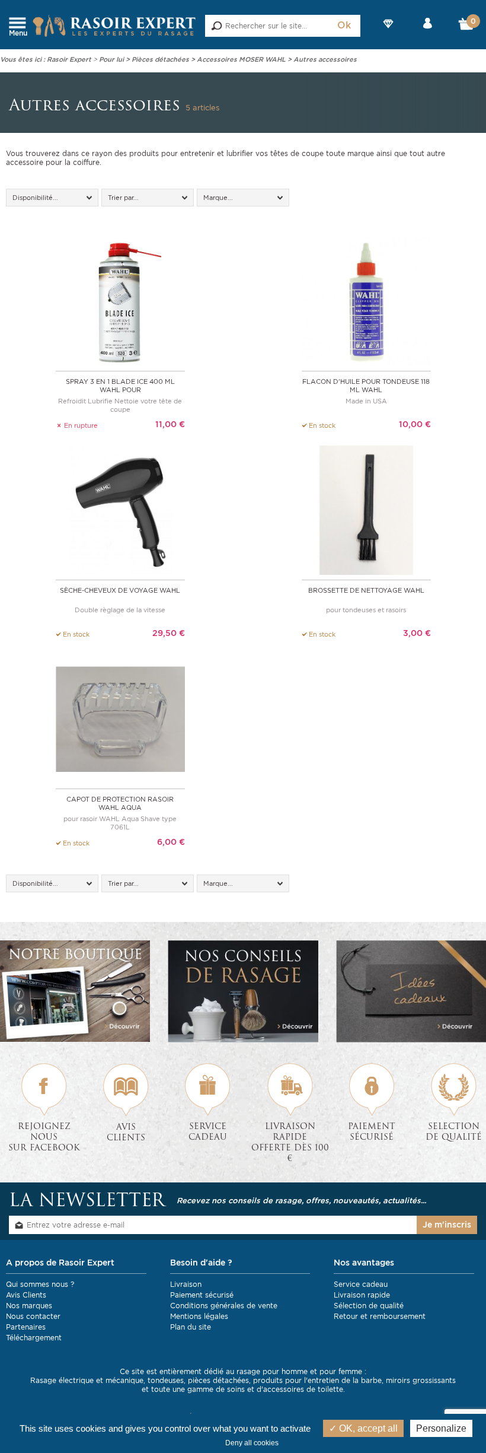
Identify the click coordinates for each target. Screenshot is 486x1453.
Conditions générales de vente (223, 1305)
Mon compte (427, 33)
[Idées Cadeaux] (411, 991)
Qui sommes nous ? (40, 1284)
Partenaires (26, 1326)
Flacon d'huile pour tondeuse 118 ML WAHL (366, 385)
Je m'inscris (447, 1224)
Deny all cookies (252, 1443)
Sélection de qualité (369, 1305)
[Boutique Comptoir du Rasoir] (75, 991)
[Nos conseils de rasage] (243, 991)
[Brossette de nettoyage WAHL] (366, 509)
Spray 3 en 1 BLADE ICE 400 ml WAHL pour (120, 385)
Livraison (186, 1284)
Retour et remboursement (380, 1316)
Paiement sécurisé (202, 1294)
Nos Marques (388, 33)
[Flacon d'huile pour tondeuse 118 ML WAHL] (366, 300)
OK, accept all (367, 1428)
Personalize (441, 1428)
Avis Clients (26, 1294)
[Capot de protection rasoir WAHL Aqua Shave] (120, 718)
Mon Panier (466, 27)
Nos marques (29, 1305)
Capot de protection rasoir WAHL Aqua (120, 803)
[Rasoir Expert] (114, 25)
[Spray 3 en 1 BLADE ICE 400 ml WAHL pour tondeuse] (120, 300)
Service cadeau (361, 1284)
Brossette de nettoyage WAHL (366, 590)
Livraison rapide (362, 1294)
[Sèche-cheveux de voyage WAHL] (120, 509)
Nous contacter (33, 1316)
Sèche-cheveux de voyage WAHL (120, 590)
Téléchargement (34, 1337)
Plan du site (190, 1326)
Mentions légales (199, 1316)
